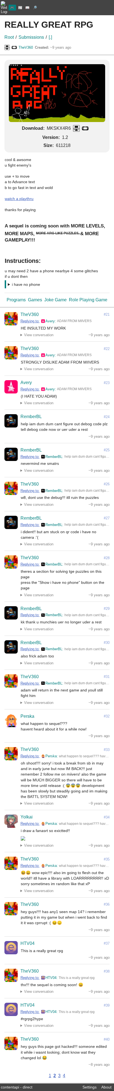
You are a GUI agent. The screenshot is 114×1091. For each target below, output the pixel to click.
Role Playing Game (88, 299)
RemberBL (31, 416)
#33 (107, 750)
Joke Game (55, 299)
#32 (107, 716)
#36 (107, 904)
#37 (107, 943)
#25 (107, 450)
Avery (50, 321)
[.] (50, 37)
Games (35, 299)
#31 (107, 677)
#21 (107, 314)
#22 (107, 349)
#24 (107, 417)
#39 (107, 1005)
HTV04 (27, 943)
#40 (107, 1039)
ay (24, 198)
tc (11, 198)
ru (31, 198)
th (28, 198)
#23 (107, 383)
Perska (27, 716)
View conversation (38, 335)
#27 (107, 518)
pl (20, 198)
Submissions (31, 37)
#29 (107, 609)
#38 (107, 971)
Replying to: (30, 321)
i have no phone (26, 284)
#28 (107, 558)
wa (7, 198)
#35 (107, 859)
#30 (107, 643)
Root (9, 37)
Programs (16, 299)
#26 (107, 484)
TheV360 (26, 47)
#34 (107, 817)
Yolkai (26, 817)
